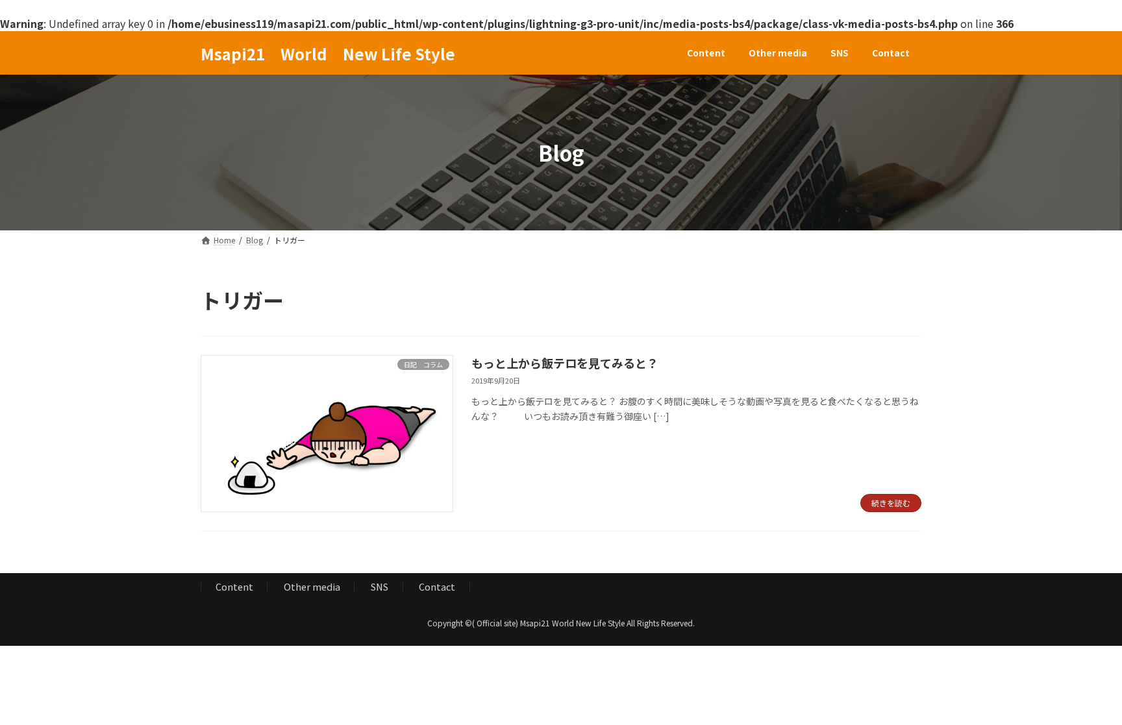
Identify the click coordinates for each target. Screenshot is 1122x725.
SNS (379, 586)
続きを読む (890, 502)
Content (234, 586)
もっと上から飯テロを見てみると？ (564, 362)
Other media (312, 586)
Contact (437, 586)
